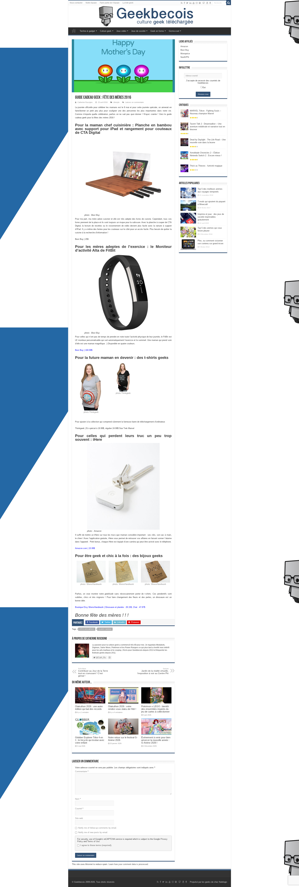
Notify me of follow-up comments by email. (97, 828)
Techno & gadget (87, 31)
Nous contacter (76, 3)
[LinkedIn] (190, 3)
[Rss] (181, 3)
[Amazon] (207, 3)
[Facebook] (184, 3)
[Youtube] (193, 3)
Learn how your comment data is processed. (129, 864)
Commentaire (81, 771)
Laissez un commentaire (134, 102)
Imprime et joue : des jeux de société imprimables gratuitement (211, 217)
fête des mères (87, 629)
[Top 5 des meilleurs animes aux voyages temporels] (188, 193)
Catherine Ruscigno (85, 102)
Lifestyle (116, 102)
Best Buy (184, 50)
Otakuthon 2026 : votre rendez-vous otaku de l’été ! (122, 707)
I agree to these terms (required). (96, 845)
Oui (204, 87)
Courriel (79, 808)
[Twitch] (203, 3)
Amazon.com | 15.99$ (85, 548)
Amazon (184, 46)
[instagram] (196, 3)
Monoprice (185, 53)
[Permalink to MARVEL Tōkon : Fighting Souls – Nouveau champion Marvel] (184, 113)
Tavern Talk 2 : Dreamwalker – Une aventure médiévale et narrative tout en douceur (207, 127)
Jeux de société (138, 31)
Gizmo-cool (174, 31)
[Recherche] (228, 2)
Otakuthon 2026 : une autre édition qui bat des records (89, 707)
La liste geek (128, 3)
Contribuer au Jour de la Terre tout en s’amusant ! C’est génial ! (93, 672)
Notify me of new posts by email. (93, 832)
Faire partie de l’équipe (109, 3)
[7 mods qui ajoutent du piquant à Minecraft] (188, 205)
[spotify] (200, 3)
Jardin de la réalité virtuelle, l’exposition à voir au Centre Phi (152, 671)
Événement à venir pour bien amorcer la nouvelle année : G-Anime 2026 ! (155, 740)
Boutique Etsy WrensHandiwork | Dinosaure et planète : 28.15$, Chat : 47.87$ (110, 607)
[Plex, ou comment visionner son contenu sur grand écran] (188, 244)
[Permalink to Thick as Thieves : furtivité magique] (184, 168)
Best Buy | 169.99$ (83, 350)
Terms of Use (93, 841)
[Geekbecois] (149, 16)
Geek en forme (157, 31)
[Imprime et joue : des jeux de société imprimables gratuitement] (188, 218)
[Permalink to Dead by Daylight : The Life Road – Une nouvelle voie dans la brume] (184, 142)
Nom (78, 799)
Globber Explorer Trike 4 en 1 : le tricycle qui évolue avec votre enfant (89, 740)
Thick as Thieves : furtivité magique (206, 166)
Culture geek (105, 31)
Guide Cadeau (105, 629)
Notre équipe (91, 3)
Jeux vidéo (121, 31)
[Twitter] (187, 3)
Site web (79, 818)
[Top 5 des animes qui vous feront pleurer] (188, 232)
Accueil (74, 30)
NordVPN (184, 57)
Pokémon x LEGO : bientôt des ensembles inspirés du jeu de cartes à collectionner (155, 709)
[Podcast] (210, 3)
